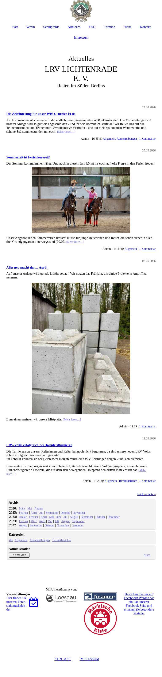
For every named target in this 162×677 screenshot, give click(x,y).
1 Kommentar (147, 138)
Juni (58, 517)
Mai (29, 508)
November (79, 512)
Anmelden (19, 555)
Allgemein (109, 138)
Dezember (114, 517)
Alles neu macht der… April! (26, 267)
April (34, 512)
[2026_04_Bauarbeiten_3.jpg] (81, 348)
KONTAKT (62, 659)
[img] (81, 63)
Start (15, 27)
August (38, 508)
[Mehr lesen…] (66, 131)
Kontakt (145, 27)
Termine (109, 27)
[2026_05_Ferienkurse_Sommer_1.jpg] (81, 200)
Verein (30, 27)
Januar (23, 517)
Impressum (81, 37)
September (52, 512)
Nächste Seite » (146, 494)
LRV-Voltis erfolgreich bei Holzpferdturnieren (39, 445)
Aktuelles (74, 27)
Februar (23, 512)
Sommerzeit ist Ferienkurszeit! (28, 157)
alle (11, 540)
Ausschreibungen (127, 138)
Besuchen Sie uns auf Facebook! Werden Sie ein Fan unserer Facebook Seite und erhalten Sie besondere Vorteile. (139, 603)
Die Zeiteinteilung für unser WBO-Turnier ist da (41, 114)
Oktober (65, 512)
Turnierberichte (128, 480)
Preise (127, 27)
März (22, 508)
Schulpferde (51, 27)
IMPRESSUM (89, 659)
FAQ (92, 27)
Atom (146, 555)
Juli (41, 512)
